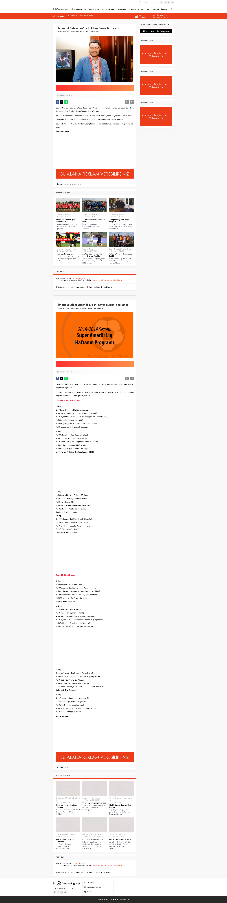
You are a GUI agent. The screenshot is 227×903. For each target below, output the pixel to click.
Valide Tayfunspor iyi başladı (121, 839)
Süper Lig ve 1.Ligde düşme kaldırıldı (66, 806)
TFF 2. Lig (91, 798)
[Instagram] (168, 2)
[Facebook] (161, 2)
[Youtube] (172, 2)
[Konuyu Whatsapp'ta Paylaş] (66, 102)
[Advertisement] (73, 151)
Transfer (73, 249)
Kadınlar (85, 249)
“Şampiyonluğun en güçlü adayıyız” (119, 220)
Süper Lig (72, 798)
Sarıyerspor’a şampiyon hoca (94, 803)
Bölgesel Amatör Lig (62, 834)
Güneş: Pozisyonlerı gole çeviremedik (65, 220)
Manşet (67, 31)
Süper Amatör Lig (125, 249)
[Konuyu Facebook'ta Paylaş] (57, 102)
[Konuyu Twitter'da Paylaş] (61, 102)
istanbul (66, 184)
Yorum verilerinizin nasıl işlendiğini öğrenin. (107, 280)
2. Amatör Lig (86, 215)
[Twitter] (165, 2)
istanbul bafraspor (75, 184)
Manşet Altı (64, 798)
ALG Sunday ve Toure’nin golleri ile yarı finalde (92, 255)
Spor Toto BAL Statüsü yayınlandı (65, 840)
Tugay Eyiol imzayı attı (65, 254)
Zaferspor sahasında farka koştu (93, 220)
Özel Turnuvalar (120, 834)
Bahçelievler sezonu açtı (92, 839)
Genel (111, 249)
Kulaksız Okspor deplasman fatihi (120, 255)
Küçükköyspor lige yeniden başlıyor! (120, 806)
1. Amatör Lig (60, 215)
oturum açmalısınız (78, 278)
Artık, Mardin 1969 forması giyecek (83, 16)
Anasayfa (61, 31)
